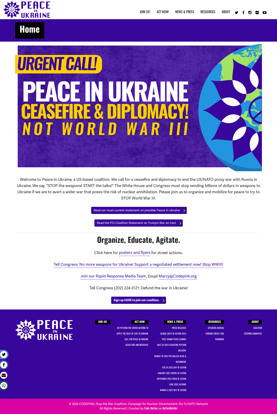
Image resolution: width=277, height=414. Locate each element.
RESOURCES (214, 322)
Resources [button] (207, 12)
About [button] (226, 12)
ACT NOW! (140, 322)
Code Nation (151, 408)
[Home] (26, 9)
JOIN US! (102, 322)
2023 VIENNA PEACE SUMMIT (174, 339)
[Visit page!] (237, 13)
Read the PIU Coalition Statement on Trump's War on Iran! (136, 223)
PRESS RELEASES (179, 328)
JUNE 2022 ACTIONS (177, 385)
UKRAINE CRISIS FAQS (215, 334)
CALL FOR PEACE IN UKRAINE (136, 339)
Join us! (145, 12)
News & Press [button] (184, 12)
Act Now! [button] (163, 12)
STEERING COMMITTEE (253, 334)
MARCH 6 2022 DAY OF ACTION (173, 390)
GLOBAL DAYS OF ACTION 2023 (173, 334)
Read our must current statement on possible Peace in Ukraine (137, 210)
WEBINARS (219, 339)
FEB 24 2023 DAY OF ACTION (174, 368)
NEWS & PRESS (175, 322)
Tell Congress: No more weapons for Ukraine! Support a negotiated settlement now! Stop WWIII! (138, 264)
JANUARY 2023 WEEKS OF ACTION (172, 373)
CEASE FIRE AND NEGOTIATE (136, 345)
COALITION (257, 328)
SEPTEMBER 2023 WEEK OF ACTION (171, 379)
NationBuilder (170, 408)
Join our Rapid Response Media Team (113, 276)
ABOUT (255, 322)
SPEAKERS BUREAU (216, 328)
